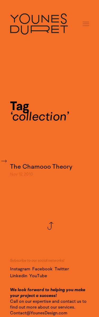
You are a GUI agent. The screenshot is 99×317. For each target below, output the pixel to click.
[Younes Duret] (39, 24)
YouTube (38, 276)
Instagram (20, 269)
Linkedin (18, 276)
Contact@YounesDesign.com (38, 313)
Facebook (42, 269)
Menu (86, 24)
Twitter (62, 269)
